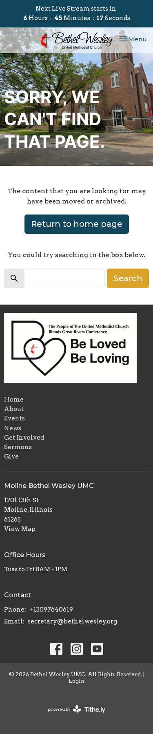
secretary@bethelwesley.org (72, 621)
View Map (19, 529)
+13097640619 (51, 609)
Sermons (18, 447)
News (12, 428)
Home (14, 399)
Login (76, 681)
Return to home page (76, 224)
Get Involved (24, 437)
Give (11, 456)
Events (14, 418)
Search (127, 278)
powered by (72, 716)
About (14, 409)
